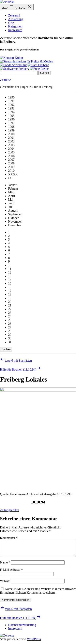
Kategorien (15, 26)
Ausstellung (15, 19)
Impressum (15, 30)
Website (5, 581)
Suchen (6, 349)
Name (5, 562)
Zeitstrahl (14, 15)
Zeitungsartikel (9, 510)
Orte (11, 22)
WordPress (34, 639)
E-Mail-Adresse (11, 569)
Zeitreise (5, 80)
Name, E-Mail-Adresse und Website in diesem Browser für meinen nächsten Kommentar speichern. (38, 590)
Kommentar (9, 538)
